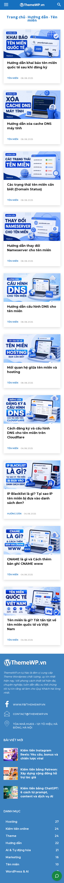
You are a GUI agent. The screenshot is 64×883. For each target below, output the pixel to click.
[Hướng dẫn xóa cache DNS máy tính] (32, 104)
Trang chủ (16, 17)
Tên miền (12, 78)
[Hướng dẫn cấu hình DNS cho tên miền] (32, 287)
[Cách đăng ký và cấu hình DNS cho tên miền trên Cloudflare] (32, 409)
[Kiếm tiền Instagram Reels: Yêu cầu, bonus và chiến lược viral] (11, 754)
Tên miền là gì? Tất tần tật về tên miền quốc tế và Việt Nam (31, 624)
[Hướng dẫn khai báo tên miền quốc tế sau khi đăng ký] (32, 44)
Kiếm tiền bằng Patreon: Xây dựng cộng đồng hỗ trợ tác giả (38, 773)
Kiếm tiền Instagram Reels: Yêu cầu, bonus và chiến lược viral (39, 754)
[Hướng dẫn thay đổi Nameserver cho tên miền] (32, 226)
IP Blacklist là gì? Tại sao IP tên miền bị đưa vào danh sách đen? (30, 498)
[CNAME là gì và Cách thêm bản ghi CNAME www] (32, 540)
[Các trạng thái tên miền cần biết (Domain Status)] (32, 165)
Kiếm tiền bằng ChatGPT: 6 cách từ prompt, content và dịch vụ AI (39, 792)
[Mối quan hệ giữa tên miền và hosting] (32, 348)
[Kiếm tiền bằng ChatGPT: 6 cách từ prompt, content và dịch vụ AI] (11, 792)
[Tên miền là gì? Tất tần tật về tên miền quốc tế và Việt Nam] (32, 601)
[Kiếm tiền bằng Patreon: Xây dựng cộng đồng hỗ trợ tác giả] (11, 773)
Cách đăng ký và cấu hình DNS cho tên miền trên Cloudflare (28, 432)
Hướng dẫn (38, 17)
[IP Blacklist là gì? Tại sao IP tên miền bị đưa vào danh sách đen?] (32, 474)
